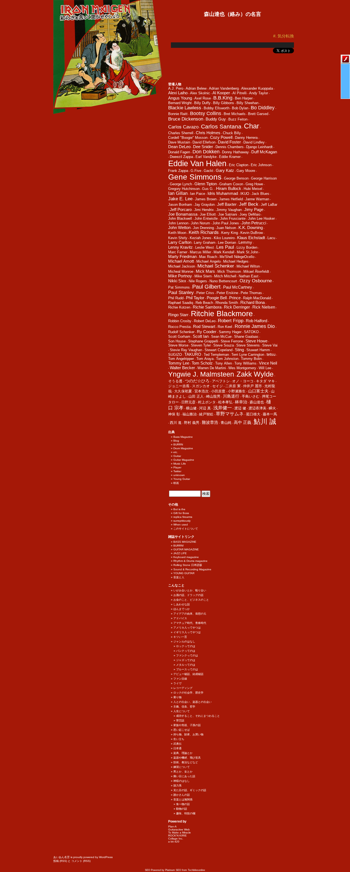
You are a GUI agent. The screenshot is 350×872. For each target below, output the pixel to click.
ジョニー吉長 (178, 386)
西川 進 (176, 423)
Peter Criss (205, 293)
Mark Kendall (224, 252)
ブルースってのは (187, 669)
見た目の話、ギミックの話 (189, 790)
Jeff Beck (248, 204)
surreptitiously (182, 520)
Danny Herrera (246, 138)
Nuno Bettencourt (223, 281)
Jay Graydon (204, 204)
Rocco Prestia (179, 327)
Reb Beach (204, 303)
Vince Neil (268, 363)
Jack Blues (260, 194)
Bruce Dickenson (185, 119)
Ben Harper (244, 98)
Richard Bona (252, 302)
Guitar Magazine (183, 459)
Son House (177, 341)
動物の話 (181, 808)
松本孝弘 (225, 402)
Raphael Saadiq (180, 303)
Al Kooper (221, 92)
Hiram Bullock (228, 188)
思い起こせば (181, 729)
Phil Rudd (175, 298)
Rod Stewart (204, 326)
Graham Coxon (231, 184)
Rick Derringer (237, 307)
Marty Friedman (182, 256)
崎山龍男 (213, 396)
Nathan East (248, 276)
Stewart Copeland (218, 350)
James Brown (206, 199)
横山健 (191, 408)
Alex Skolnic (200, 93)
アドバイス (180, 618)
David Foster (229, 142)
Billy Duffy (202, 103)
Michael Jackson (181, 266)
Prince (235, 297)
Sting (239, 349)
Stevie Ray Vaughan (186, 350)
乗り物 (177, 697)
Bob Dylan (240, 108)
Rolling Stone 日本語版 (187, 564)
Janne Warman (257, 199)
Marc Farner (177, 252)
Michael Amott (181, 261)
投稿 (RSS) (60, 860)
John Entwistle (206, 218)
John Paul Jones (225, 223)
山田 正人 (196, 396)
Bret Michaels (235, 114)
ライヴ (177, 683)
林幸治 (241, 402)
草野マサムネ (230, 413)
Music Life (179, 463)
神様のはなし (181, 780)
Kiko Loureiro (224, 238)
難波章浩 (210, 422)
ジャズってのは (185, 660)
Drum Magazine (183, 448)
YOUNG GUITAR (183, 573)
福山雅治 (189, 414)
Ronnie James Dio (255, 326)
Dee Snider (203, 146)
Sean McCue (221, 336)
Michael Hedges (236, 261)
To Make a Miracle (179, 832)
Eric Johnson (261, 165)
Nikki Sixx (177, 280)
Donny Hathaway (235, 152)
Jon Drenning (203, 228)
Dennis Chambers (229, 147)
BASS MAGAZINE (184, 541)
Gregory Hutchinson (184, 189)
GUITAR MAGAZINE (186, 549)
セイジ (217, 386)
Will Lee (265, 368)
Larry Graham (204, 242)
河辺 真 (205, 408)
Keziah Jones (200, 238)
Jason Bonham (180, 204)
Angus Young (180, 98)
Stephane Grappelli (203, 341)
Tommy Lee (178, 363)
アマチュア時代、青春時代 (189, 622)
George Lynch (181, 184)
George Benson (236, 178)
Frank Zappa (178, 171)
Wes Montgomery (242, 368)
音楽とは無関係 (182, 799)
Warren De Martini (211, 368)
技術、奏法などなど (185, 762)
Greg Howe (254, 184)
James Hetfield (231, 199)
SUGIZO (175, 355)
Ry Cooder (206, 331)
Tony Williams (245, 363)
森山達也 (257, 402)
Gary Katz (225, 170)
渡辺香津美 (257, 408)
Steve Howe (256, 341)
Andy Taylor (258, 93)
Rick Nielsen (263, 307)
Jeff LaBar (269, 204)
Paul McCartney (237, 287)
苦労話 (180, 720)
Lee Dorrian (227, 242)
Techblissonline (196, 870)
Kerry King (229, 233)
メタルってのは (185, 664)
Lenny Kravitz (180, 247)
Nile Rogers (198, 281)
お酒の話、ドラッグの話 (188, 595)
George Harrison (264, 178)
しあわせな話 (181, 604)
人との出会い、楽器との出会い (192, 701)
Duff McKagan (264, 151)
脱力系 (177, 785)
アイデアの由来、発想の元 (189, 613)
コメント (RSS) (81, 860)
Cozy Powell (221, 137)
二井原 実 (233, 386)
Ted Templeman (216, 355)
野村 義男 (191, 423)
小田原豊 (218, 391)
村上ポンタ (207, 402)
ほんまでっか (181, 608)
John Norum (200, 223)
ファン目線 (180, 678)
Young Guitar (181, 478)
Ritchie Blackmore (222, 313)
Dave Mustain (179, 142)
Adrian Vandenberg (224, 88)
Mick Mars (205, 271)
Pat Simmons (179, 287)
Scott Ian (201, 336)
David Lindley (254, 142)
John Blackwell (180, 218)
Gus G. (208, 189)
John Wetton (179, 227)
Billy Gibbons (223, 103)
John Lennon (178, 223)
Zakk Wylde (255, 374)
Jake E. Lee (180, 198)
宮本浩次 (201, 391)
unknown (179, 475)
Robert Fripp (230, 320)
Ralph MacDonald (257, 298)
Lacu (271, 238)
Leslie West (204, 247)
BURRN (178, 444)
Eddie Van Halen (197, 163)
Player (177, 467)
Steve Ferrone (232, 341)
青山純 (226, 423)
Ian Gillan (178, 193)
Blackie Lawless (184, 107)
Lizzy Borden (247, 247)
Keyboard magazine (186, 557)
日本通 (177, 748)
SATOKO (251, 332)
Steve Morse (178, 345)
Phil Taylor (195, 297)
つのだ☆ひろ (197, 380)
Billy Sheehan (247, 103)
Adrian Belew (196, 88)
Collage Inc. (175, 838)
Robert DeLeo (204, 321)
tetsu (271, 354)
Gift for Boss (181, 513)
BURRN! (178, 545)
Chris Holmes (208, 132)
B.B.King (222, 98)
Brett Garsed (258, 114)
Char (251, 126)
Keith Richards (204, 232)
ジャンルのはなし (184, 641)
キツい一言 (180, 636)
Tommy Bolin (251, 359)
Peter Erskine (227, 293)
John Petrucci (253, 223)
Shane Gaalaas (246, 336)
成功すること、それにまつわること (198, 715)
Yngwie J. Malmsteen (201, 374)
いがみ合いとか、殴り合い (189, 590)
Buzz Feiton (237, 119)
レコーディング (182, 687)
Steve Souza (223, 345)
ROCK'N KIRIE (177, 835)
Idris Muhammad (223, 193)
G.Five (196, 171)
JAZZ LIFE (180, 553)
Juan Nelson (226, 228)
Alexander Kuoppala (257, 88)
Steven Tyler (201, 345)
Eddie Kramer (230, 157)
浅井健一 (222, 407)
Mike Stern (203, 276)
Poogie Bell (217, 297)
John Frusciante (233, 218)
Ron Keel (225, 327)
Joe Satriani (227, 214)
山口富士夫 (258, 391)
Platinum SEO (173, 870)
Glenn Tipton (205, 183)
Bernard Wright (180, 103)
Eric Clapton (238, 165)
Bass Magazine (183, 436)
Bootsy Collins (205, 113)
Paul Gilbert (206, 287)
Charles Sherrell (180, 133)
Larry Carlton (179, 242)
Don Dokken (206, 151)
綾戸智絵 (206, 414)
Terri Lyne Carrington (247, 355)
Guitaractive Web (179, 829)
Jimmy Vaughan (229, 210)
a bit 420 (173, 841)
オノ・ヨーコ (242, 381)
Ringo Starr (178, 314)
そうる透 (175, 381)
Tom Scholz (202, 363)
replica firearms (182, 516)
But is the (179, 509)
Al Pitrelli (239, 93)
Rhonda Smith (226, 303)
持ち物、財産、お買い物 (188, 734)
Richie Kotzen (179, 307)
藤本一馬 (270, 414)
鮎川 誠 (265, 421)
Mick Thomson (229, 271)
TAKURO (192, 354)
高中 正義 (242, 422)
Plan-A (172, 826)
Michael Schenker (215, 266)
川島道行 (231, 396)
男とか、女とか (182, 771)
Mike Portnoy (180, 276)
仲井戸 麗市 (252, 386)
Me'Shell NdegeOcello (237, 257)
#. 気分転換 (283, 36)
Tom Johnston (227, 359)
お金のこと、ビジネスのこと (191, 599)
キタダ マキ (265, 381)
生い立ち (178, 739)
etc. (175, 452)
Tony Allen (223, 363)
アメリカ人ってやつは (187, 627)
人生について (181, 711)
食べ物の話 (183, 804)
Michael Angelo (208, 261)
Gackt (208, 171)
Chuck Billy (232, 133)
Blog (176, 440)
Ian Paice (197, 194)
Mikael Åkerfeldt (256, 271)
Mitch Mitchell (225, 276)
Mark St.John (247, 252)
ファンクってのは (187, 655)
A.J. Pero (175, 88)
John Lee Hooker (261, 218)
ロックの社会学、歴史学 (188, 692)
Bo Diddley (263, 107)
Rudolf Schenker (181, 332)
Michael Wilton (248, 266)
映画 (176, 483)
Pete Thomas (251, 293)
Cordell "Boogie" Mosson (188, 138)
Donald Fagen (179, 152)
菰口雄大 (253, 414)
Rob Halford (256, 320)
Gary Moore (246, 171)
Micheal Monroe (180, 271)
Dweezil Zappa (181, 157)
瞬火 (272, 408)
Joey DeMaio (250, 214)
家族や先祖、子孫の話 (187, 725)
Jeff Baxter (227, 204)
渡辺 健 (240, 408)
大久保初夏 (183, 391)
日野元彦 (188, 402)
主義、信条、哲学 (184, 706)
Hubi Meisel (253, 189)
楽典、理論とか (182, 752)
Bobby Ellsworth (216, 108)
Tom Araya (205, 359)
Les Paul (225, 247)
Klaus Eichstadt (251, 237)
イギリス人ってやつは (187, 632)
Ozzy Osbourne (256, 280)
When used (180, 524)
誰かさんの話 (181, 794)
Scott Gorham (179, 336)
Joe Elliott (208, 214)
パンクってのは (185, 650)
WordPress (106, 857)
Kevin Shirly (177, 238)
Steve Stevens (248, 345)
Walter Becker (182, 367)
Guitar (177, 455)
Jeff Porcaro (181, 209)
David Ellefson (203, 142)
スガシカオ (201, 386)
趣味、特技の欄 (185, 813)
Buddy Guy (216, 119)
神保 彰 (174, 414)
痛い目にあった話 (184, 776)
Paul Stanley (181, 292)
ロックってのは (185, 646)
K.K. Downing (250, 227)
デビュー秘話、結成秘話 (188, 674)
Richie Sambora (207, 307)
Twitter (177, 471)
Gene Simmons (194, 177)
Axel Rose (202, 98)
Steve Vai (270, 345)
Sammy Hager (230, 332)
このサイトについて (185, 528)
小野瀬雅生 (237, 391)
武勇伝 (177, 743)
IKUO (244, 194)
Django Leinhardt (259, 147)
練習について (181, 766)
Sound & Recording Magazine (192, 569)
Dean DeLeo (179, 146)
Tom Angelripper (181, 359)
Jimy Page (253, 209)
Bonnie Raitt (178, 114)
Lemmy (245, 242)
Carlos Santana (221, 126)
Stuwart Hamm (258, 350)
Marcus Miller (200, 252)
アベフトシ (221, 381)
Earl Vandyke (206, 157)
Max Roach (208, 257)
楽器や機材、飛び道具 (187, 757)
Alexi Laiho (178, 92)
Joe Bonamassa (182, 214)
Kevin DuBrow (251, 233)
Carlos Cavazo (183, 127)
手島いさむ (250, 396)
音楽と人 (178, 577)
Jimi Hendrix (204, 210)
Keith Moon (177, 233)
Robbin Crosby (179, 321)
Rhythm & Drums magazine (190, 560)
